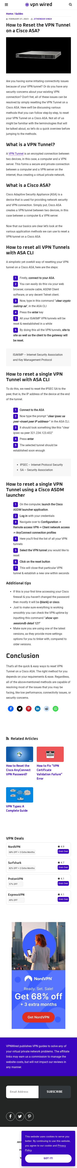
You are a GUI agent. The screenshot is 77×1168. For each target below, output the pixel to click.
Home (9, 14)
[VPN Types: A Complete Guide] (19, 795)
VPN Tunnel (16, 153)
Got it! (48, 1158)
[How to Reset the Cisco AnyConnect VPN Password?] (19, 754)
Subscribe (55, 1091)
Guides (19, 14)
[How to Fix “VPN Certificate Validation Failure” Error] (50, 754)
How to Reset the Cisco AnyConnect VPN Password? (18, 770)
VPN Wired (39, 5)
